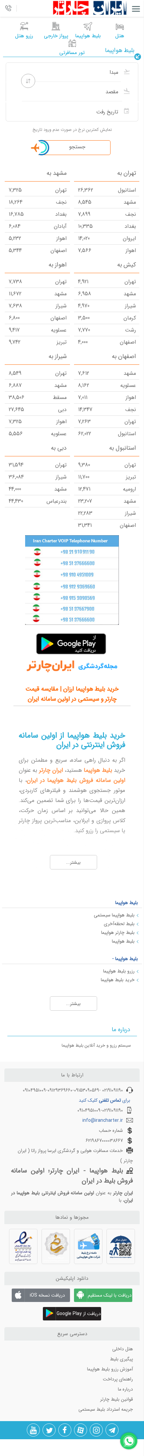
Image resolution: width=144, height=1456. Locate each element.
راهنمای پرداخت (118, 1379)
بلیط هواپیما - (125, 958)
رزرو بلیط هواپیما (119, 971)
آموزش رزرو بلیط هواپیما (110, 1369)
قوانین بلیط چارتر (116, 1399)
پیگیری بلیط (121, 1359)
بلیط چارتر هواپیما (118, 932)
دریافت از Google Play (79, 1313)
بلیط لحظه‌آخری (119, 923)
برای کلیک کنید (104, 1100)
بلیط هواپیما (126, 902)
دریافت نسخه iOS (47, 1295)
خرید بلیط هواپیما (118, 980)
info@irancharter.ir (102, 1120)
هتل (119, 36)
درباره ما (125, 1389)
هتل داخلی (122, 1349)
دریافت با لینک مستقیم (110, 1295)
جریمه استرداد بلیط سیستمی (105, 1409)
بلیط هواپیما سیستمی (114, 915)
